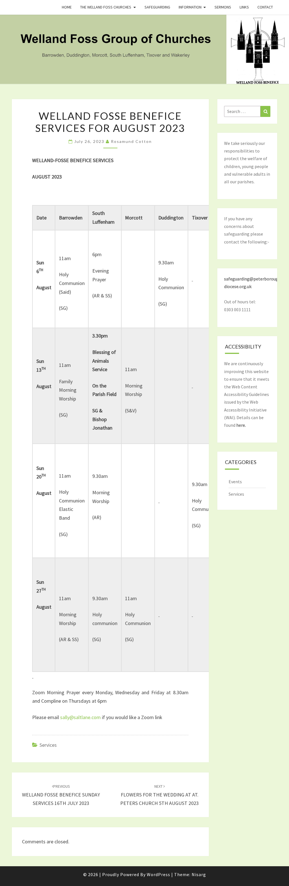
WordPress (158, 874)
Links (244, 7)
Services (48, 745)
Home (67, 7)
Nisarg (199, 874)
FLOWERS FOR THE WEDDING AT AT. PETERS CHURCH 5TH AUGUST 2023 (159, 795)
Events (235, 481)
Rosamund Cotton (131, 141)
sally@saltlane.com (80, 717)
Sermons (222, 7)
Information (190, 7)
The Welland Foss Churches (105, 7)
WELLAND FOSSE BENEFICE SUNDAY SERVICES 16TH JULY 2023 (61, 795)
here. (241, 425)
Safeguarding (157, 7)
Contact (265, 7)
